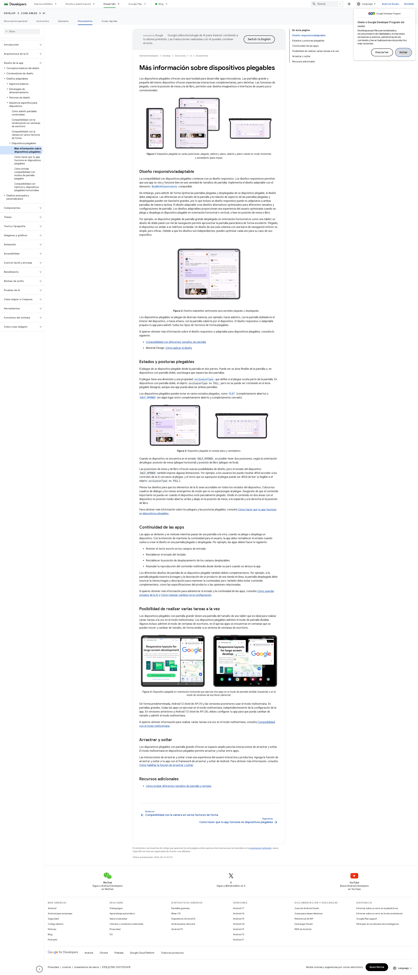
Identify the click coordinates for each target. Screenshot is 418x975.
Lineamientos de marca (86, 967)
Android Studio (390, 3)
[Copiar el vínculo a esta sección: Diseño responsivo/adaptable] (197, 172)
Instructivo (42, 21)
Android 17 (238, 908)
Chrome (104, 952)
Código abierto (55, 923)
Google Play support (366, 918)
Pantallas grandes (180, 908)
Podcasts (52, 939)
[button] (19, 44)
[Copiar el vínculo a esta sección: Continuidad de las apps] (187, 528)
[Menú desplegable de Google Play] (146, 4)
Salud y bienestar (118, 918)
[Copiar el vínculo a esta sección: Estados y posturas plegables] (197, 362)
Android (52, 908)
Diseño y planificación (78, 3)
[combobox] (327, 4)
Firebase (118, 952)
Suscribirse (377, 967)
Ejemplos (63, 21)
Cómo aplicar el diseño (178, 348)
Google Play (135, 3)
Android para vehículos (183, 923)
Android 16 (238, 913)
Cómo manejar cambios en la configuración (186, 595)
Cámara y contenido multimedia (126, 923)
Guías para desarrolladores (308, 913)
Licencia (66, 967)
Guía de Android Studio (307, 908)
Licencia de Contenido (260, 848)
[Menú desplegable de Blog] (168, 4)
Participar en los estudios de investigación (377, 923)
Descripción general (15, 21)
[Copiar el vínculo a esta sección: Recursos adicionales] (182, 779)
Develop (10, 13)
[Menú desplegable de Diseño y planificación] (95, 4)
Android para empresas (60, 913)
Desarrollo (110, 3)
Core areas (29, 13)
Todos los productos (172, 952)
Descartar (382, 52)
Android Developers (148, 55)
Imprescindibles (43, 3)
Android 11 (238, 939)
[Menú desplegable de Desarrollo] (120, 4)
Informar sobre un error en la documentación (379, 913)
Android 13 (238, 929)
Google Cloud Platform (142, 952)
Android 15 (238, 918)
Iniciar (404, 52)
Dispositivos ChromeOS (183, 918)
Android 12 (238, 934)
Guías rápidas (109, 21)
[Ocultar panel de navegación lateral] (39, 969)
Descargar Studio (304, 923)
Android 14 (238, 923)
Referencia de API (304, 918)
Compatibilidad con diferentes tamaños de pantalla (176, 342)
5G (111, 934)
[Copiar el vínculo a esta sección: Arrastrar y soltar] (175, 740)
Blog (161, 3)
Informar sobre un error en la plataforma (377, 908)
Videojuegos (116, 908)
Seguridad (53, 918)
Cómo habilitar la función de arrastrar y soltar (166, 765)
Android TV (177, 929)
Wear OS (176, 913)
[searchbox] (22, 31)
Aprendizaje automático (122, 913)
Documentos (85, 21)
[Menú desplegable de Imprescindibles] (57, 4)
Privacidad (115, 929)
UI (44, 13)
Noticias (52, 929)
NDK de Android (303, 929)
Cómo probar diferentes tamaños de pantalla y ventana (178, 786)
